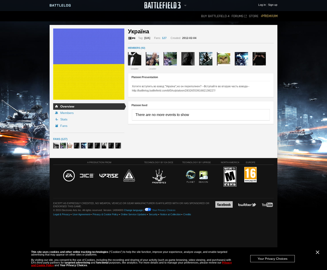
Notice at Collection (170, 214)
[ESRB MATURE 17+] (230, 177)
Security (153, 214)
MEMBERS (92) (136, 48)
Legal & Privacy (61, 214)
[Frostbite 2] (159, 176)
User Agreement (81, 214)
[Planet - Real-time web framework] (191, 176)
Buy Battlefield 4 (215, 16)
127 (164, 38)
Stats (63, 119)
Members (67, 113)
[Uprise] (108, 176)
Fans (63, 126)
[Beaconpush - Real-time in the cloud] (203, 177)
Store (253, 16)
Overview (67, 106)
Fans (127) (60, 139)
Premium (269, 16)
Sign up (272, 5)
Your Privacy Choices (272, 258)
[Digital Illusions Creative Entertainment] (87, 176)
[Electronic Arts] (69, 176)
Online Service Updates (133, 214)
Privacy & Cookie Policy (105, 214)
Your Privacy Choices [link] (164, 210)
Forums (237, 16)
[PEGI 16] (250, 175)
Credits (187, 214)
